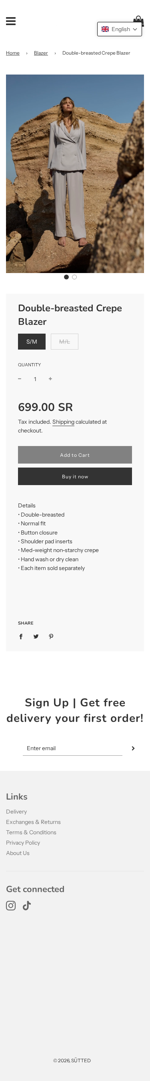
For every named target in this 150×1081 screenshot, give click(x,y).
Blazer (41, 53)
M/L (64, 341)
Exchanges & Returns (33, 821)
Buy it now (75, 477)
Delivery (16, 811)
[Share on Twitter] (36, 636)
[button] (66, 277)
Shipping (63, 421)
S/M (31, 341)
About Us (18, 853)
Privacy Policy (23, 842)
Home (13, 53)
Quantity (29, 365)
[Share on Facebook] (23, 636)
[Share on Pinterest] (51, 636)
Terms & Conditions (31, 832)
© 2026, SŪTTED (72, 1060)
